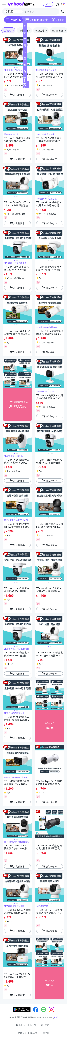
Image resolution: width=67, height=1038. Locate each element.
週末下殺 (24, 65)
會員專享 (24, 72)
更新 (56, 1017)
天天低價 (24, 46)
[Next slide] (30, 52)
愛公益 (24, 78)
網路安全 (22, 1032)
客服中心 (20, 1025)
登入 (48, 4)
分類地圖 (44, 1032)
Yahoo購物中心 (21, 4)
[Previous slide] (5, 52)
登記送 (24, 26)
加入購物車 (19, 94)
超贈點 (60, 19)
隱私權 (33, 1032)
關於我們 (32, 1025)
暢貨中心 (24, 33)
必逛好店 (24, 59)
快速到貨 (24, 39)
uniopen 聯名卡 (39, 19)
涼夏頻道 (24, 52)
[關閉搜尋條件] (20, 11)
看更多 (24, 84)
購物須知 (45, 1025)
